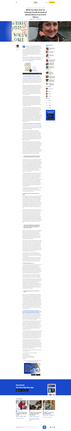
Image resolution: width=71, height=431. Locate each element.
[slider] (40, 73)
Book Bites (18, 416)
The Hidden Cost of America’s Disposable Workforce (48, 413)
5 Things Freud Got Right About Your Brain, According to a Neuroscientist (35, 413)
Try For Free (52, 2)
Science (38, 416)
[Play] (23, 73)
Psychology (34, 416)
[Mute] (38, 73)
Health (24, 416)
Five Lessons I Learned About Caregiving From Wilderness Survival (21, 413)
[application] (32, 73)
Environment (21, 416)
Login (46, 2)
